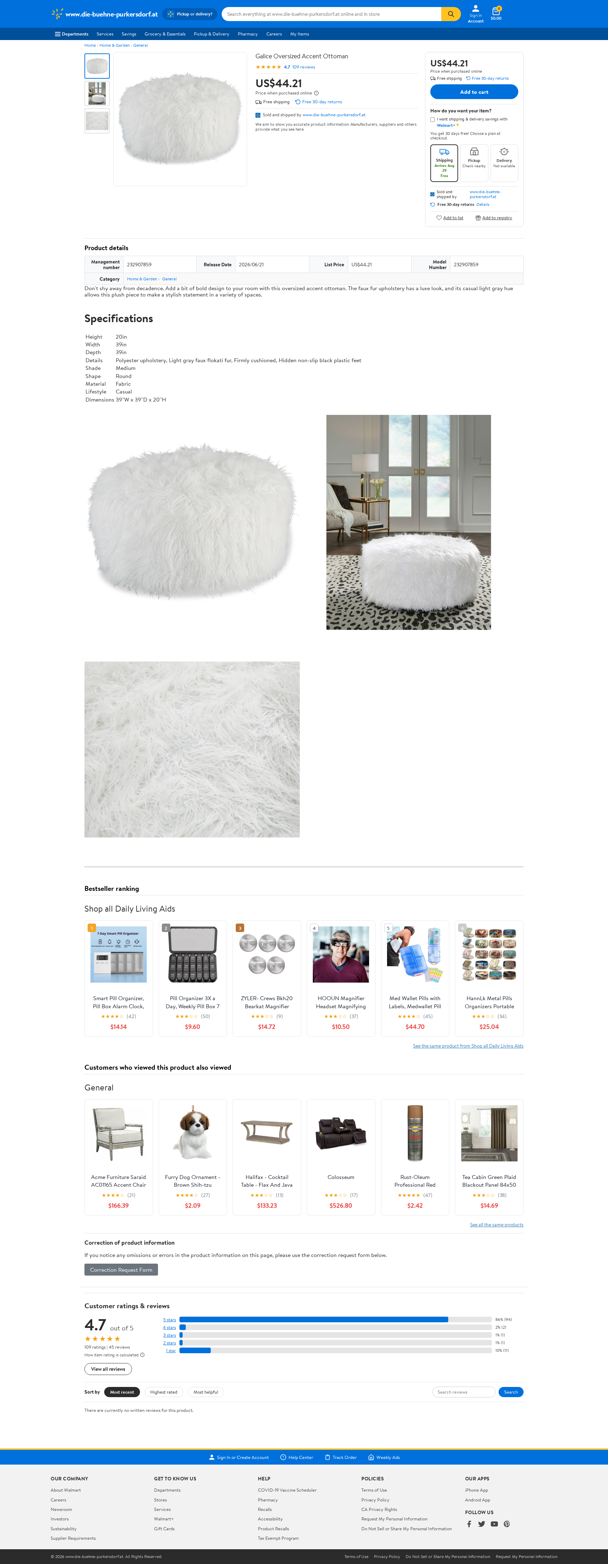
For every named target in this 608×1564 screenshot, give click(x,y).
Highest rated (163, 1392)
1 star (171, 1350)
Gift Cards (164, 1528)
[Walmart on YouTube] (494, 1524)
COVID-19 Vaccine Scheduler (287, 1490)
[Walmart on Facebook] (469, 1524)
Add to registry (497, 218)
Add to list (453, 218)
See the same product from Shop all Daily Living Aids (468, 1045)
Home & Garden (114, 45)
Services (105, 34)
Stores (160, 1500)
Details (482, 204)
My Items (299, 34)
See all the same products (497, 1224)
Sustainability (64, 1528)
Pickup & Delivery (211, 34)
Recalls (265, 1509)
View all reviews (108, 1369)
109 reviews (303, 67)
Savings (129, 34)
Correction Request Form (121, 1269)
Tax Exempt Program (278, 1538)
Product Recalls (273, 1528)
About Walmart (66, 1490)
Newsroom (61, 1509)
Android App (477, 1500)
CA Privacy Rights (379, 1509)
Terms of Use (374, 1490)
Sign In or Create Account (243, 1457)
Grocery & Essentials (165, 34)
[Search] (451, 14)
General (140, 45)
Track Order (345, 1457)
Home (90, 45)
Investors (60, 1519)
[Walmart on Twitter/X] (482, 1524)
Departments (75, 34)
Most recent (122, 1392)
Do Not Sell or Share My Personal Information (406, 1528)
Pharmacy (248, 34)
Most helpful (206, 1392)
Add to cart (474, 92)
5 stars (169, 1319)
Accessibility (270, 1519)
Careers (274, 34)
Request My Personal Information (394, 1519)
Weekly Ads (388, 1457)
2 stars (169, 1342)
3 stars (169, 1335)
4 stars (169, 1327)
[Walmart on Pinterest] (507, 1524)
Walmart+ (164, 1519)
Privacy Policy (375, 1500)
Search (511, 1392)
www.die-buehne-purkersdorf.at (334, 114)
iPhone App (476, 1490)
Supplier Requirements (73, 1538)
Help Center (301, 1457)
